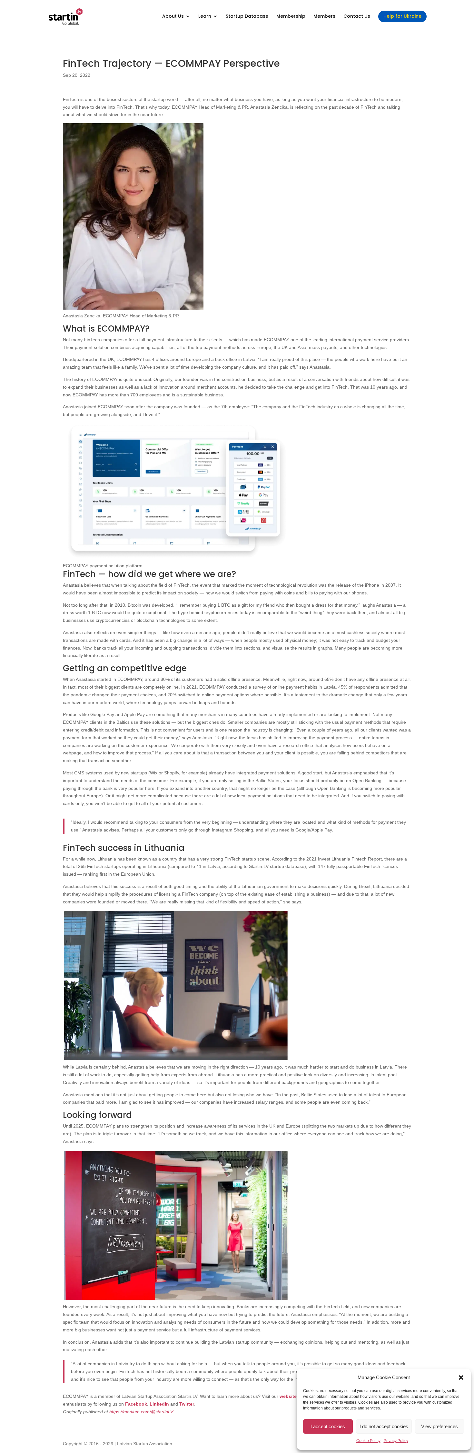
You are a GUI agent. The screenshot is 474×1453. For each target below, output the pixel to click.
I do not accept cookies (384, 1426)
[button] (461, 1377)
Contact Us (356, 16)
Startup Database (247, 16)
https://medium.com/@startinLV (142, 1411)
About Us (173, 16)
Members (324, 16)
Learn (204, 16)
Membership (290, 16)
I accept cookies (328, 1426)
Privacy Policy (396, 1440)
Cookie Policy (368, 1440)
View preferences (439, 1426)
